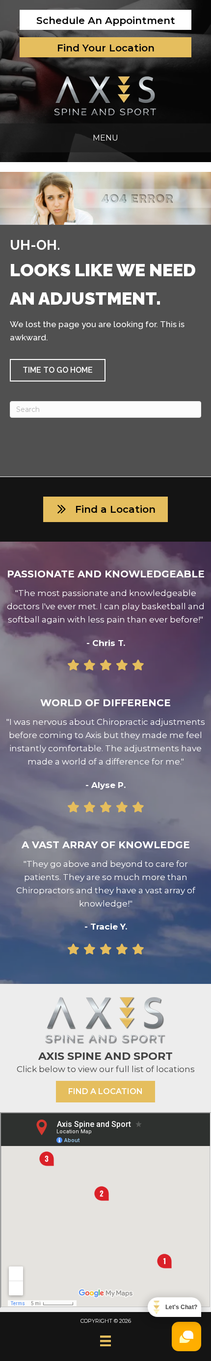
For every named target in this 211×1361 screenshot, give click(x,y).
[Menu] (105, 1341)
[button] (58, 370)
